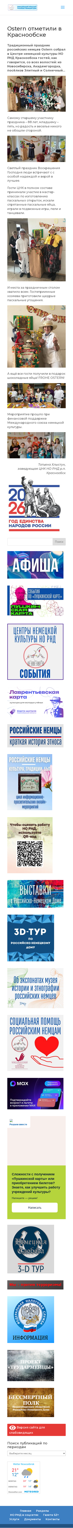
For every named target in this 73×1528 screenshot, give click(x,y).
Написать (34, 1207)
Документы (32, 1519)
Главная (25, 1510)
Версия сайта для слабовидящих (27, 1430)
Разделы (42, 1510)
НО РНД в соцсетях (24, 1515)
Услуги (14, 1519)
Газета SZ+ (51, 1515)
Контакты (53, 1519)
